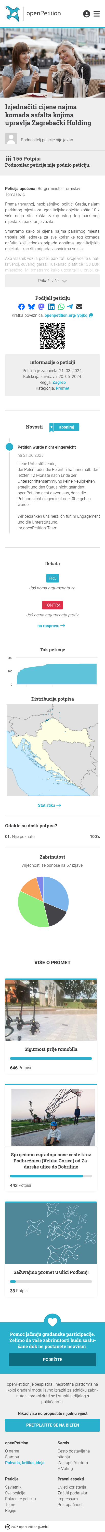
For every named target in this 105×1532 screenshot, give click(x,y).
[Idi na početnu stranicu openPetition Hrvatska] (33, 13)
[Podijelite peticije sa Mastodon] (42, 306)
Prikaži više (49, 280)
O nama (12, 1451)
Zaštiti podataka (72, 1493)
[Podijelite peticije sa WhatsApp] (61, 306)
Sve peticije (15, 1493)
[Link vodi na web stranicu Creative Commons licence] (8, 1526)
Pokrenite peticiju (20, 1498)
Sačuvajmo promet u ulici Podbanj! (51, 1272)
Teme (10, 1504)
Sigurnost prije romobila (50, 1049)
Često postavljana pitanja (74, 1454)
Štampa (12, 1457)
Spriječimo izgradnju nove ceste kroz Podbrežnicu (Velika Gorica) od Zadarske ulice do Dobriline (51, 1160)
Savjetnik (13, 1487)
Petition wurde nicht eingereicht (47, 447)
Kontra (52, 605)
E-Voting (65, 1468)
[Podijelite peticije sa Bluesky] (32, 306)
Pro (53, 578)
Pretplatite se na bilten (52, 1425)
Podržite (52, 1359)
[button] (86, 14)
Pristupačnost (70, 1504)
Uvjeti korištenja (72, 1487)
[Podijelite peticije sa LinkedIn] (52, 306)
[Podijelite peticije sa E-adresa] (79, 306)
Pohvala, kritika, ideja (25, 1462)
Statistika (47, 805)
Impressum (68, 1498)
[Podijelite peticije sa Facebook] (22, 306)
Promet (62, 388)
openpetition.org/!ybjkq (66, 315)
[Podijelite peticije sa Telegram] (70, 306)
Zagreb (59, 382)
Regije (10, 1510)
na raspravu (48, 625)
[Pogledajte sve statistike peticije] (52, 794)
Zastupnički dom (73, 1462)
